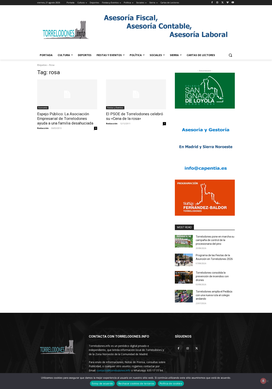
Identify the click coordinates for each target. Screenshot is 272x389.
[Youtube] (233, 3)
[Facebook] (212, 3)
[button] (230, 55)
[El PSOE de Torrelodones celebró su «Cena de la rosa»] (136, 94)
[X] (222, 3)
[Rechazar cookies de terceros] (267, 381)
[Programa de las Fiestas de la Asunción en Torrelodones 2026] (184, 260)
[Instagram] (217, 3)
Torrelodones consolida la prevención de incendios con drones (212, 276)
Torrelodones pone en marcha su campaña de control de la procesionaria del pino (215, 240)
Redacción (43, 128)
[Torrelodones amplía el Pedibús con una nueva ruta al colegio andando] (184, 296)
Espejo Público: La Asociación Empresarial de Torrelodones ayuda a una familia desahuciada (65, 118)
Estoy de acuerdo (102, 383)
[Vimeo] (227, 3)
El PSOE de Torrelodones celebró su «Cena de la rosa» (134, 116)
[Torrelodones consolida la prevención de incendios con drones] (184, 277)
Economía (42, 107)
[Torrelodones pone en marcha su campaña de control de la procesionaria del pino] (184, 241)
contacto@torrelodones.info (113, 370)
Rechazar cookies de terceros (136, 383)
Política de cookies (171, 383)
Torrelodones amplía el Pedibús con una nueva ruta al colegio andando (214, 295)
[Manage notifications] (263, 381)
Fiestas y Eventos (115, 107)
